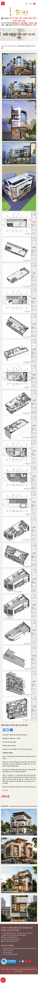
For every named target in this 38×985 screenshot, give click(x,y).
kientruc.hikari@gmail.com (10, 937)
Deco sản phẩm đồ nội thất (10, 954)
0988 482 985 (22, 935)
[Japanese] (26, 3)
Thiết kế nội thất (7, 952)
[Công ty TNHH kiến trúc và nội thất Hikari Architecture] (19, 11)
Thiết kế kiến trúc (12, 46)
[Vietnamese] (34, 3)
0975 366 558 (14, 935)
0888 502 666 (6, 935)
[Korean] (30, 3)
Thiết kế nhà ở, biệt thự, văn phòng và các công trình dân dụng (20, 948)
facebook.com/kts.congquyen (11, 939)
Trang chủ (3, 46)
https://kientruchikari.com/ (10, 941)
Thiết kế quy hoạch (8, 950)
